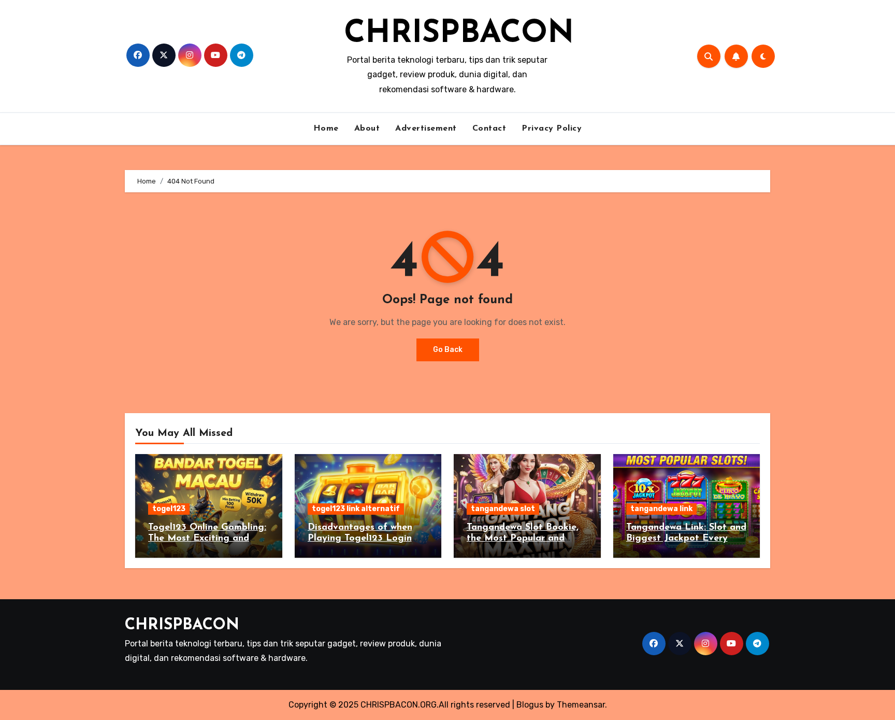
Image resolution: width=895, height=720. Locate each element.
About (367, 128)
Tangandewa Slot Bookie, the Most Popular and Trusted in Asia (523, 539)
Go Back (448, 349)
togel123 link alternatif (356, 508)
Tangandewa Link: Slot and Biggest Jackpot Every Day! (686, 539)
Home (326, 128)
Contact (489, 128)
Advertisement (426, 128)
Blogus (529, 705)
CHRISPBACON (459, 34)
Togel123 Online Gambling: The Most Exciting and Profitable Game (207, 539)
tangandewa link (661, 508)
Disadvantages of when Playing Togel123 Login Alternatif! (360, 539)
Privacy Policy (552, 128)
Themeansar (581, 705)
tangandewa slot (503, 508)
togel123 (168, 508)
